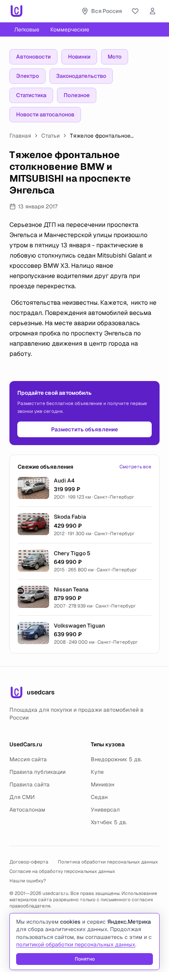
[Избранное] (135, 11)
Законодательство (81, 75)
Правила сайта (29, 784)
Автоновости (33, 56)
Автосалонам (27, 809)
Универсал (105, 809)
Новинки (79, 56)
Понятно (85, 959)
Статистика (31, 95)
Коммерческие (69, 29)
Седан (99, 797)
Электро (27, 75)
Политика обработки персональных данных (108, 862)
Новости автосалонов (45, 114)
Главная (20, 135)
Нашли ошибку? (27, 881)
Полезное (77, 95)
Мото (114, 56)
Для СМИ (22, 797)
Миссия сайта (28, 759)
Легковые (26, 29)
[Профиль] (152, 11)
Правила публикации (37, 771)
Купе (97, 771)
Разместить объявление (84, 429)
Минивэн (102, 784)
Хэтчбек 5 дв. (109, 822)
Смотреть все (135, 467)
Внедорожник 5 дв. (116, 759)
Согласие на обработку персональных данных (62, 871)
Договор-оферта (28, 862)
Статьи (50, 135)
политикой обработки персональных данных (75, 944)
